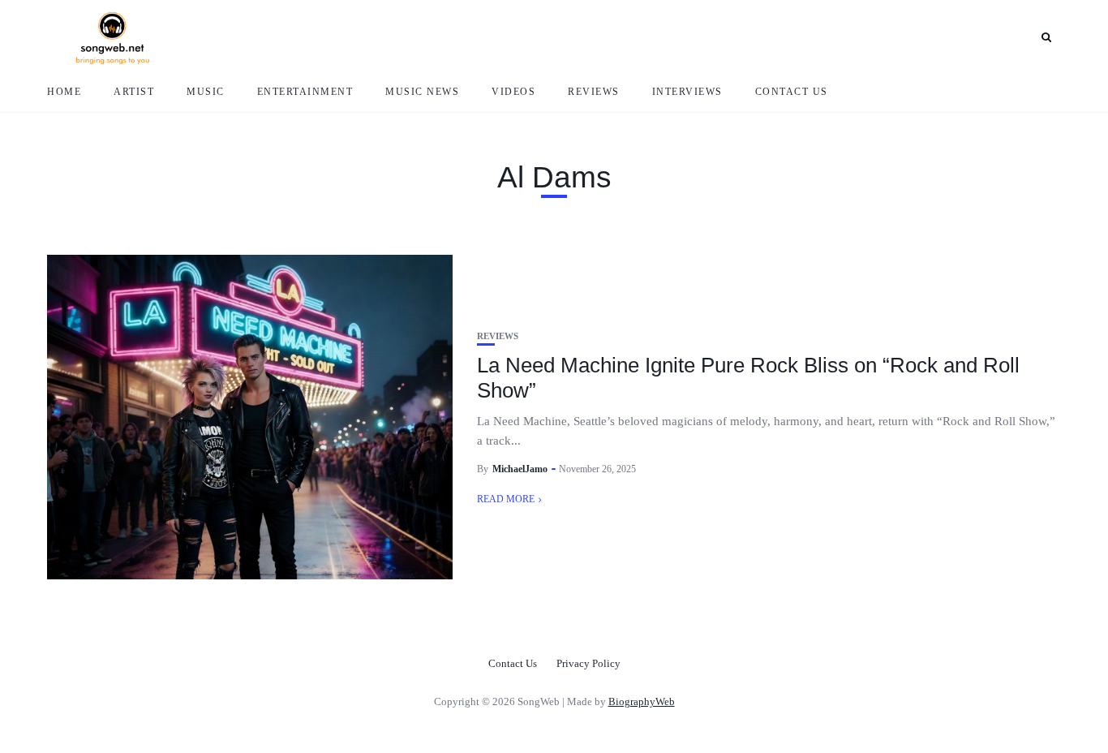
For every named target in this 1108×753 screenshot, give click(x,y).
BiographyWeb (641, 701)
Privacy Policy (588, 663)
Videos (513, 91)
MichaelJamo (520, 469)
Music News (422, 91)
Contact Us (791, 91)
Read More (506, 499)
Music (206, 91)
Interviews (687, 91)
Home (64, 91)
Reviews (594, 91)
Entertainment (305, 91)
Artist (134, 91)
